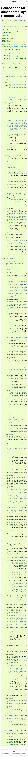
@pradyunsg (17, 755)
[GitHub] (14, 752)
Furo (22, 755)
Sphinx (11, 755)
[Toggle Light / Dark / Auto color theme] (26, 2)
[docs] (24, 73)
